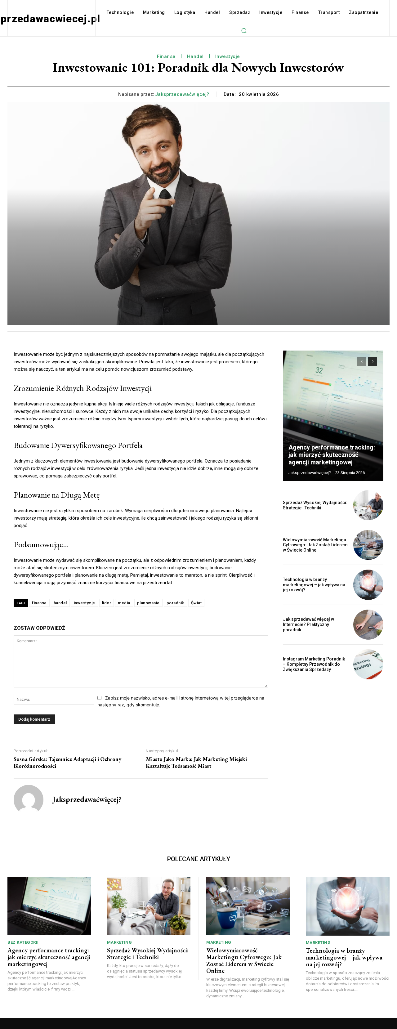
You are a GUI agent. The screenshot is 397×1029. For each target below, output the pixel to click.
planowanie (148, 603)
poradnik (175, 603)
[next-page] (372, 361)
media (124, 603)
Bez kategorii (23, 942)
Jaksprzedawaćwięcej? (182, 94)
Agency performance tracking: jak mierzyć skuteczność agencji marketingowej (331, 455)
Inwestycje (227, 56)
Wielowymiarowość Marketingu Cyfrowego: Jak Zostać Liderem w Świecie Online (315, 545)
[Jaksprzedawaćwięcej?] (28, 800)
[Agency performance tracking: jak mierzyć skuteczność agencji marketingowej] (333, 416)
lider (106, 603)
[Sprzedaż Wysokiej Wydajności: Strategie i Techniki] (368, 505)
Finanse (166, 56)
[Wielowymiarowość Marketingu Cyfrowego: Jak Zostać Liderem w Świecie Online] (368, 545)
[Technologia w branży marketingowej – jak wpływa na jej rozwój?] (368, 585)
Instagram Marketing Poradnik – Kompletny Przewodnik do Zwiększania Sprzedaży (314, 664)
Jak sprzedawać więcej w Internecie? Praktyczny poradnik (308, 624)
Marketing (119, 942)
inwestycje (84, 603)
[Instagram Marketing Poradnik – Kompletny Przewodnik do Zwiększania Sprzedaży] (368, 664)
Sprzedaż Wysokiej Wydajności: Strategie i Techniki (315, 505)
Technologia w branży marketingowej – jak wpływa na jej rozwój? (314, 585)
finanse (39, 603)
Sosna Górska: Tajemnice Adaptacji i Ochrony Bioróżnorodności (67, 762)
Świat (196, 603)
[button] (244, 30)
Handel (195, 56)
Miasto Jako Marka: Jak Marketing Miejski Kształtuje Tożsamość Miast (196, 762)
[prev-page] (361, 361)
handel (60, 603)
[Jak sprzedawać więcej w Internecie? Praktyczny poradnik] (368, 625)
